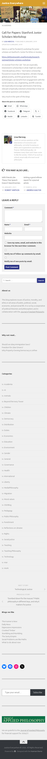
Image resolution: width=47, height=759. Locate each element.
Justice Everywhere (12, 3)
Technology (9, 557)
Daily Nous (6, 624)
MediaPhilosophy (11, 488)
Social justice (9, 539)
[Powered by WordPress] (15, 751)
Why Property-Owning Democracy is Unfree (19, 350)
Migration (8, 493)
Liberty (7, 482)
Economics (8, 436)
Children (7, 407)
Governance (9, 465)
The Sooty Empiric (9, 636)
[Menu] (44, 3)
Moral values (9, 499)
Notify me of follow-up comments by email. (22, 254)
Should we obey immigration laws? (16, 344)
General (7, 459)
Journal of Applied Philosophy (32, 730)
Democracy (8, 419)
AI (5, 390)
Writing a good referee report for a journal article (33, 180)
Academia (6, 25)
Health (7, 470)
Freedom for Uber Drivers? (12, 347)
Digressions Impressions (12, 627)
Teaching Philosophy (12, 551)
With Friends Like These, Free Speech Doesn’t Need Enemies (11, 180)
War (6, 562)
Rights (6, 534)
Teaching (7, 545)
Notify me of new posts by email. (18, 261)
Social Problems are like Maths (14, 639)
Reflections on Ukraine (13, 528)
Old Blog (7, 505)
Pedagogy (8, 511)
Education (8, 442)
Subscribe (37, 692)
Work (6, 568)
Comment (9, 208)
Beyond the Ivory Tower (13, 401)
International (9, 476)
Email (27, 225)
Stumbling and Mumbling (12, 633)
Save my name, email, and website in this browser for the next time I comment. (23, 244)
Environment (9, 447)
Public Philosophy (11, 516)
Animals (7, 396)
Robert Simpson (12, 190)
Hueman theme (36, 751)
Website (8, 233)
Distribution (9, 424)
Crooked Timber (8, 630)
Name (7, 225)
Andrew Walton (34, 190)
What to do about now (11, 642)
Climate (7, 413)
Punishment (9, 522)
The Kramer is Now (9, 621)
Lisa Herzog (9, 41)
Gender (7, 453)
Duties (6, 430)
